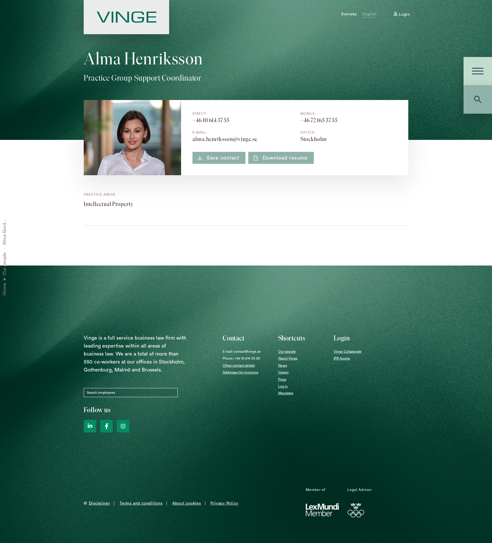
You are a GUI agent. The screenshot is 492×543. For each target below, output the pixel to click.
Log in (283, 386)
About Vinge (288, 358)
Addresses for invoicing (240, 372)
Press (282, 379)
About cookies (186, 503)
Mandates (285, 393)
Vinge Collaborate (348, 351)
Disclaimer (99, 503)
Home (4, 289)
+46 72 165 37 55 (319, 120)
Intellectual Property (109, 204)
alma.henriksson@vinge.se (224, 139)
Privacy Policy (224, 503)
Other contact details (239, 365)
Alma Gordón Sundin (4, 224)
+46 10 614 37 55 (210, 120)
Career (283, 372)
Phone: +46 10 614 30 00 (241, 358)
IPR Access (342, 358)
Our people (4, 263)
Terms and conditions (141, 503)
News (282, 365)
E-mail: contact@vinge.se (242, 351)
